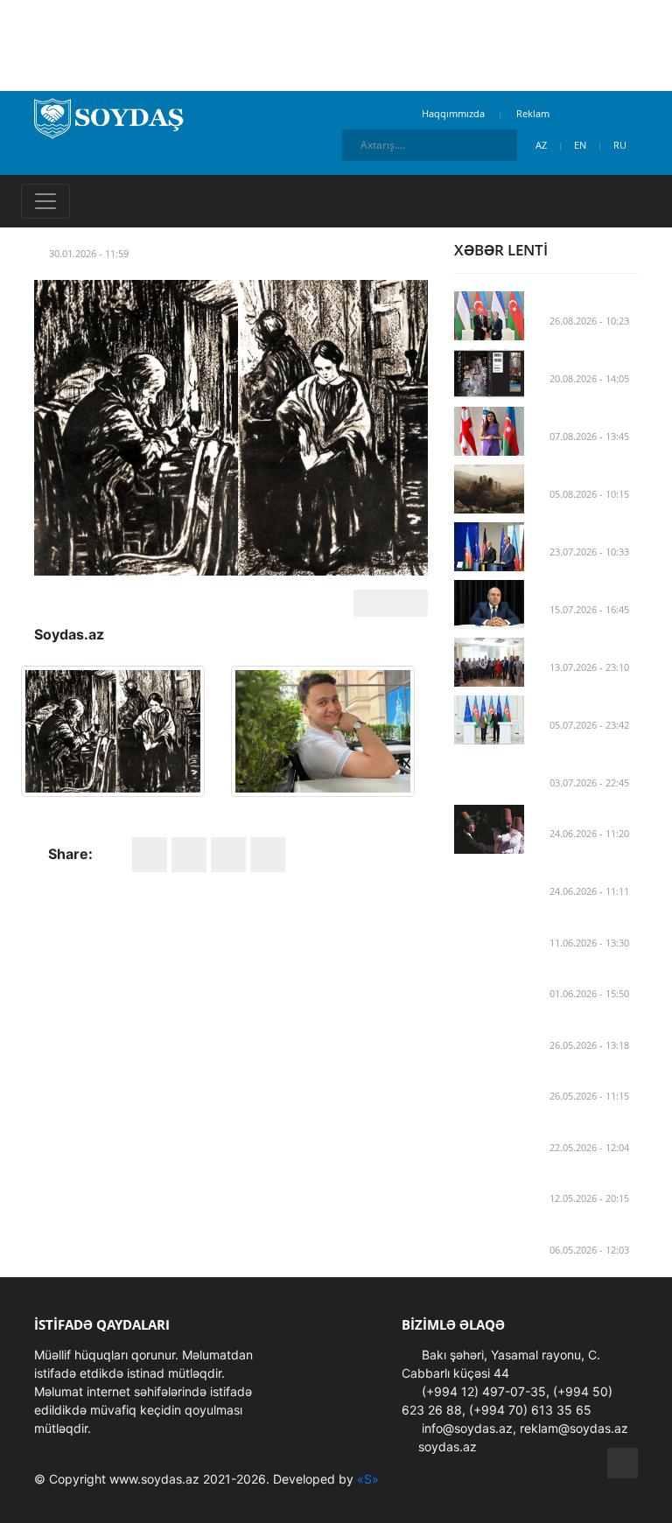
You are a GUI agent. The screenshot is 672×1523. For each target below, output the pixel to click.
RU (621, 144)
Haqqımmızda (453, 113)
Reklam (533, 113)
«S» (368, 1478)
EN (581, 144)
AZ (543, 144)
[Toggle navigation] (45, 201)
